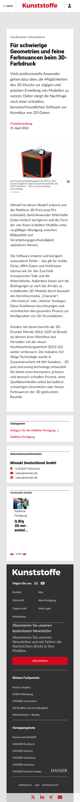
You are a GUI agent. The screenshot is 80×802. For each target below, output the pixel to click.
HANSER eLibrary (22, 751)
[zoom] (68, 181)
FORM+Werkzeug (22, 694)
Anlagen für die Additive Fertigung (32, 430)
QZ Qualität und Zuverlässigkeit (30, 708)
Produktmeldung (21, 123)
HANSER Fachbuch (23, 744)
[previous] (12, 554)
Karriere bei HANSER (24, 737)
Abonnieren (40, 660)
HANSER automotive (24, 701)
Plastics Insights (21, 687)
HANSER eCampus (23, 764)
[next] (24, 554)
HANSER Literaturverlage (26, 771)
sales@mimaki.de (26, 473)
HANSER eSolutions (24, 758)
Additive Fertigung (22, 436)
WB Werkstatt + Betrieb (26, 715)
